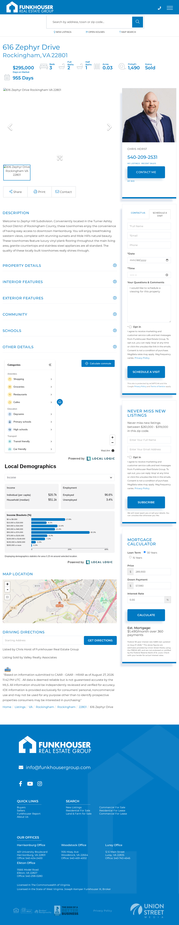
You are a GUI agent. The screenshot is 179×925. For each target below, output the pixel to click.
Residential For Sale (78, 810)
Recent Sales (148, 163)
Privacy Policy (142, 358)
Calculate (146, 615)
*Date (131, 253)
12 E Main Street (115, 853)
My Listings (133, 163)
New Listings (63, 32)
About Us (22, 816)
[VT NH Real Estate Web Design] (145, 910)
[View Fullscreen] (7, 597)
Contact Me (146, 172)
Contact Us (138, 212)
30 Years (152, 552)
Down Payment (137, 579)
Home (7, 707)
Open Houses (96, 32)
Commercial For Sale (112, 807)
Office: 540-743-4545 (117, 858)
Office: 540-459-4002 (74, 858)
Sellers (21, 810)
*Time (131, 268)
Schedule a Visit (160, 214)
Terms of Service (158, 386)
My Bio (131, 181)
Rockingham (45, 707)
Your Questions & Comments (145, 282)
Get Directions (100, 640)
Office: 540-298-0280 (29, 876)
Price (130, 565)
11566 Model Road (27, 871)
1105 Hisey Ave (74, 853)
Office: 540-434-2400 (29, 858)
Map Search (128, 32)
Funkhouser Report (29, 813)
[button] (137, 22)
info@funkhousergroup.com (58, 767)
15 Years (137, 557)
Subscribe (146, 502)
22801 (83, 707)
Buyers (21, 807)
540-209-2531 (142, 157)
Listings (20, 707)
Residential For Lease (112, 810)
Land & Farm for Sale (78, 813)
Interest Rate (135, 593)
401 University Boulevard (32, 853)
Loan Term (134, 552)
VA (31, 707)
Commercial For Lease (113, 813)
